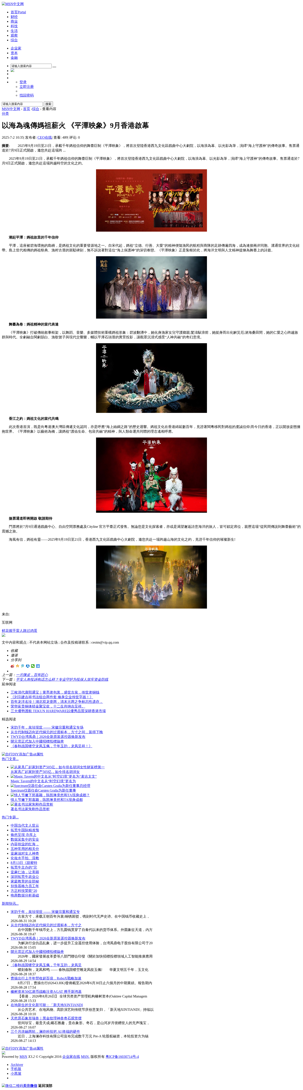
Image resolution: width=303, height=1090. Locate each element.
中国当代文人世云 (25, 825)
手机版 (16, 1069)
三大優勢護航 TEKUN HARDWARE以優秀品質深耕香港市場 (58, 711)
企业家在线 (71, 1056)
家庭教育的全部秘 (25, 881)
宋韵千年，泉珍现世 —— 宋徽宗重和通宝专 (45, 912)
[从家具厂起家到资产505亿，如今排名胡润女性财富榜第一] (58, 767)
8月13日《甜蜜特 (24, 863)
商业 (14, 21)
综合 (14, 40)
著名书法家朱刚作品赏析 (30, 809)
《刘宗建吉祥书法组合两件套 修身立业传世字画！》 (52, 697)
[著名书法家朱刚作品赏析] (32, 804)
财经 (14, 17)
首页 (18, 12)
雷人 (19, 631)
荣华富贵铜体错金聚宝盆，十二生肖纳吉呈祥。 (48, 706)
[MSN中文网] (13, 4)
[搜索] (54, 67)
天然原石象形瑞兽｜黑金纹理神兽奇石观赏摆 (46, 1018)
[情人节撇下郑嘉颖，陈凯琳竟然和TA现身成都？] (50, 795)
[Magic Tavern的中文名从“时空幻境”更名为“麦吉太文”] (54, 776)
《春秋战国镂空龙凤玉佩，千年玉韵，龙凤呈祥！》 (51, 746)
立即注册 (27, 87)
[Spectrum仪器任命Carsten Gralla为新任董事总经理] (50, 786)
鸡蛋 (33, 631)
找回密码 (27, 95)
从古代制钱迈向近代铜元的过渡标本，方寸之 (46, 925)
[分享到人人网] (28, 666)
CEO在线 (44, 137)
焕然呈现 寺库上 (23, 835)
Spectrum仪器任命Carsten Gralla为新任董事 (43, 790)
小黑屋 (16, 1073)
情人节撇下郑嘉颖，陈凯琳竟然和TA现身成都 (47, 800)
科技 (14, 26)
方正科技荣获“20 (24, 891)
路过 (26, 631)
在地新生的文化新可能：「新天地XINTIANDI (47, 1005)
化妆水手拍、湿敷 (25, 858)
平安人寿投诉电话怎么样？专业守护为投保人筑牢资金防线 (62, 679)
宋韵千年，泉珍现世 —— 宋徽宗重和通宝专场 (47, 727)
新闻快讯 (9, 903)
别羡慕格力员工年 (25, 886)
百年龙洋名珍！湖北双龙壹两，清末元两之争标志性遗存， (57, 702)
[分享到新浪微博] (12, 666)
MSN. (85, 1056)
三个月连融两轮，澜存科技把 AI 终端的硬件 (45, 1031)
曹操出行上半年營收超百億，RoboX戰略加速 (46, 978)
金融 (14, 57)
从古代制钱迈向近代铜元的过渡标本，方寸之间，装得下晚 (57, 732)
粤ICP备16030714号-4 (122, 1056)
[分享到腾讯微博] (23, 666)
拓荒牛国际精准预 (25, 830)
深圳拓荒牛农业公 (25, 877)
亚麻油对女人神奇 (25, 853)
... (17, 759)
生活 (14, 31)
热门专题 (9, 817)
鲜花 (5, 631)
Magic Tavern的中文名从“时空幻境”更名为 (43, 781)
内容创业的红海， (25, 844)
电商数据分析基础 (25, 895)
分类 (5, 113)
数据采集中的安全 (25, 839)
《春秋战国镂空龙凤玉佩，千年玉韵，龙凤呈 (46, 965)
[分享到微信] (33, 666)
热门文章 (9, 759)
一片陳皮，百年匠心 (32, 675)
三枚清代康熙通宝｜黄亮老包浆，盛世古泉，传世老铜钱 (55, 692)
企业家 (16, 48)
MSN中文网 (11, 109)
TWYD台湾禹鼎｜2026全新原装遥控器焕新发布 (48, 737)
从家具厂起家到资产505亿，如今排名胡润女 (45, 772)
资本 (14, 53)
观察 (14, 35)
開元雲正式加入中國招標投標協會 (37, 741)
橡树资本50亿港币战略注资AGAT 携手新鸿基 (46, 991)
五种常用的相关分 (25, 849)
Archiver (17, 1064)
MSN (23, 1056)
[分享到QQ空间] (18, 666)
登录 (23, 82)
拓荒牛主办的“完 (24, 867)
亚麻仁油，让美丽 (25, 872)
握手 (12, 631)
